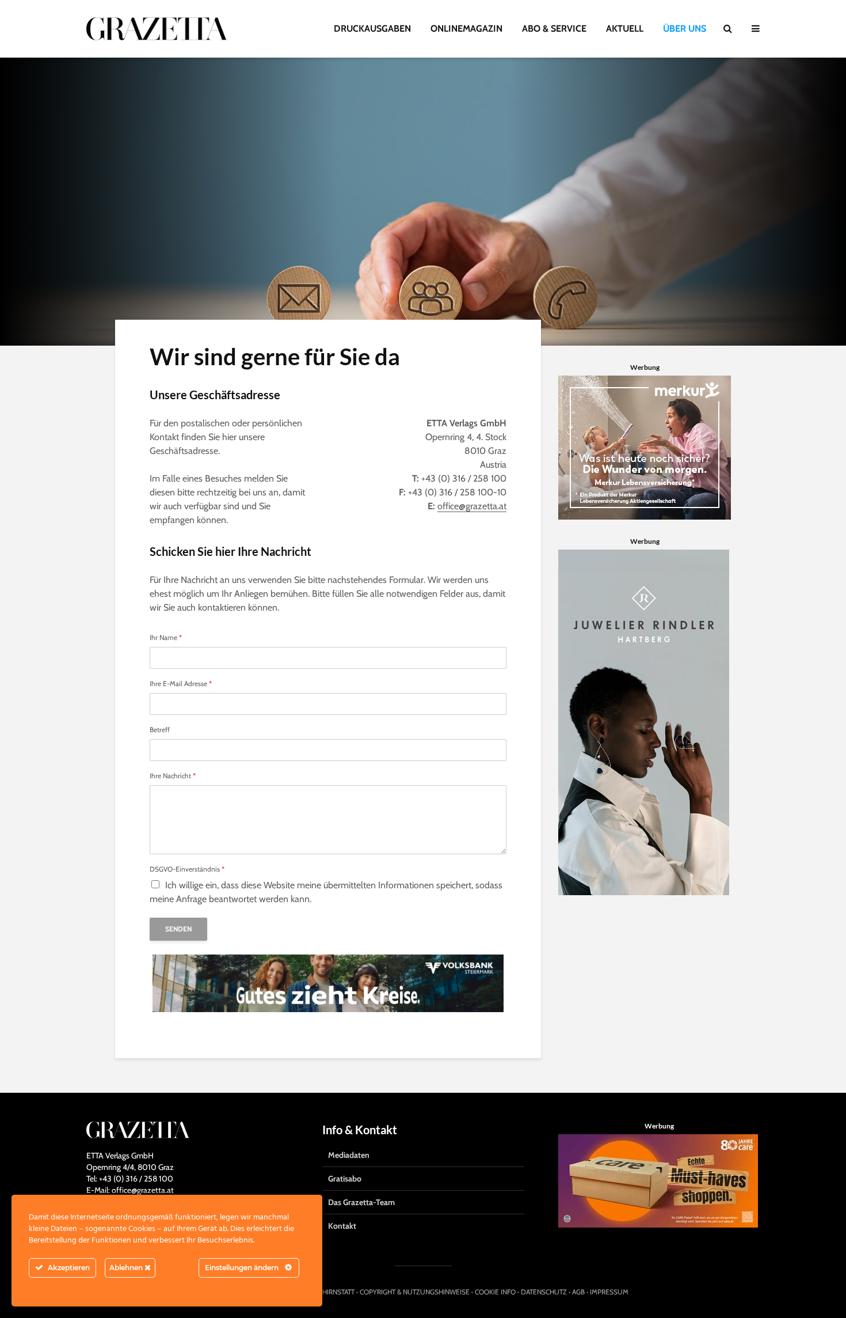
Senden (178, 929)
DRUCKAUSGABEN (372, 28)
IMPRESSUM (609, 1291)
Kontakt (342, 1226)
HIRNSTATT (338, 1291)
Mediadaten (348, 1155)
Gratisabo (344, 1178)
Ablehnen (126, 1267)
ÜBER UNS (684, 28)
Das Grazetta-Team (361, 1202)
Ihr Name (166, 637)
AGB (578, 1291)
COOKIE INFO (495, 1291)
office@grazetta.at (471, 506)
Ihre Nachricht (173, 775)
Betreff (160, 729)
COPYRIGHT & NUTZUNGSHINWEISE (415, 1291)
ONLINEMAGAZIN (466, 28)
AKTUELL (624, 28)
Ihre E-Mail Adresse (181, 683)
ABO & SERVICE (554, 28)
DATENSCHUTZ (544, 1291)
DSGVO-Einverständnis (187, 869)
